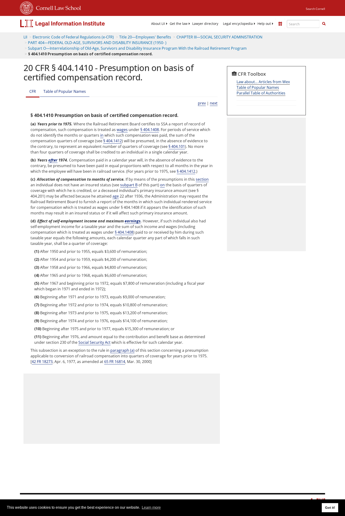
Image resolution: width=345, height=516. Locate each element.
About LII (158, 24)
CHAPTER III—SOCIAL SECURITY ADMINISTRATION (219, 37)
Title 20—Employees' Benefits (145, 37)
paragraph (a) (122, 350)
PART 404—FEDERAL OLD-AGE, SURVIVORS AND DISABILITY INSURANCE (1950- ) (97, 42)
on (162, 184)
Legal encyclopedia (238, 24)
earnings (133, 221)
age (115, 196)
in (102, 135)
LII (25, 37)
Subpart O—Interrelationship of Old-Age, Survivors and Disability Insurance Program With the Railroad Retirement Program (137, 48)
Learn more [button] (151, 507)
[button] (324, 23)
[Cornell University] (26, 7)
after (53, 160)
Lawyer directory (205, 24)
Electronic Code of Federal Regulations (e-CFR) (73, 37)
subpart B (129, 184)
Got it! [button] (330, 507)
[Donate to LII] (280, 23)
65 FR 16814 (114, 361)
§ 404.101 (177, 146)
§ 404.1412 (112, 140)
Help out (264, 24)
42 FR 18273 (42, 361)
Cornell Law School (57, 7)
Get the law (179, 24)
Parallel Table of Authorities (261, 93)
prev (202, 103)
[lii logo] (72, 23)
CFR (32, 91)
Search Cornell (315, 9)
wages (122, 129)
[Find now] (323, 24)
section (202, 179)
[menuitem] (158, 23)
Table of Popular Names (64, 91)
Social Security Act (94, 342)
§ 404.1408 (149, 129)
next (214, 103)
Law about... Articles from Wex (263, 81)
